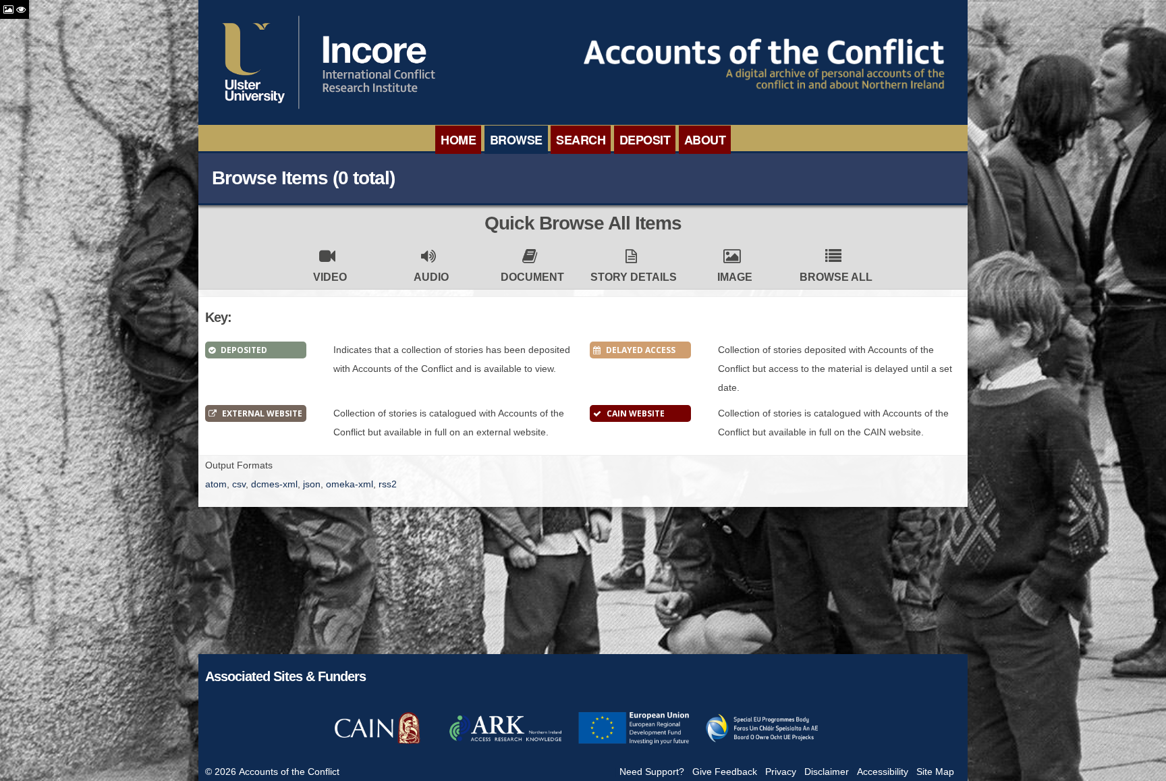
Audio (431, 277)
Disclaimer (826, 771)
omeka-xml (349, 484)
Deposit (645, 140)
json (312, 484)
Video (330, 277)
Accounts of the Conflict (289, 771)
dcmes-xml (274, 484)
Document (532, 277)
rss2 (388, 484)
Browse (516, 140)
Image (734, 277)
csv (239, 484)
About (705, 140)
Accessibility (882, 771)
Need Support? (651, 771)
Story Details (633, 277)
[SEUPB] (761, 742)
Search (580, 140)
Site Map (935, 771)
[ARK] (505, 742)
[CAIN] (377, 742)
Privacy (780, 771)
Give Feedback (724, 771)
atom (216, 484)
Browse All (836, 277)
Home (458, 140)
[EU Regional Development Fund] (633, 742)
